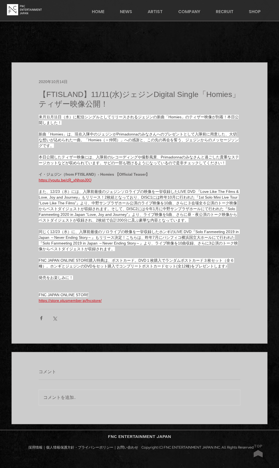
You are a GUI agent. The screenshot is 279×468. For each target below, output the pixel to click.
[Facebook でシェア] (41, 318)
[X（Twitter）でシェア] (54, 318)
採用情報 (35, 447)
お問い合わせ (127, 447)
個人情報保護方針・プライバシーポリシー (79, 447)
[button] (258, 11)
